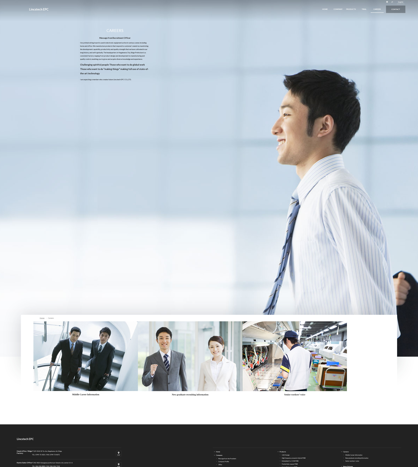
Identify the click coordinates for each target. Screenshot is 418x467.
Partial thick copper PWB (290, 464)
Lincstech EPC (39, 9)
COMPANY (338, 9)
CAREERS (377, 9)
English (400, 2)
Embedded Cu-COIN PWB (290, 461)
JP (392, 2)
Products (283, 452)
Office (220, 464)
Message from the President (227, 458)
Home (42, 318)
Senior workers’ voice (352, 461)
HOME (325, 9)
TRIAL (364, 9)
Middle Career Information (353, 455)
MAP (118, 455)
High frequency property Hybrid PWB (294, 458)
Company (219, 455)
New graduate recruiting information (356, 458)
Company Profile (223, 461)
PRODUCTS (351, 9)
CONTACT (395, 9)
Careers (346, 452)
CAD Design (286, 455)
